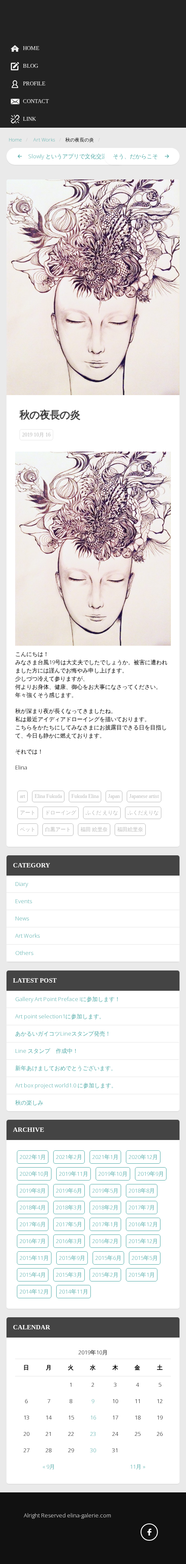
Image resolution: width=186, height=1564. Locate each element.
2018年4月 (32, 1207)
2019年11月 (73, 1174)
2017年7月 (141, 1207)
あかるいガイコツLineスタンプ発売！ (63, 1033)
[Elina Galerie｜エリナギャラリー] (93, 30)
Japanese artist (144, 796)
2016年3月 (69, 1241)
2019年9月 (151, 1174)
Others (24, 953)
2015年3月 (69, 1274)
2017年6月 (32, 1224)
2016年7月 (32, 1241)
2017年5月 (69, 1224)
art (22, 796)
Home (15, 139)
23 (93, 1434)
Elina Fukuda (48, 796)
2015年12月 (143, 1241)
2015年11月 (34, 1258)
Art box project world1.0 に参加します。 (66, 1085)
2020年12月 (143, 1157)
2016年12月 (143, 1224)
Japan (114, 796)
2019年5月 (105, 1190)
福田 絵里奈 (94, 829)
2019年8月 (32, 1190)
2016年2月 (105, 1241)
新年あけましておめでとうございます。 (65, 1068)
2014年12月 (34, 1291)
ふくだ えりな (102, 813)
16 (93, 1417)
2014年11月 (73, 1291)
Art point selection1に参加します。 (60, 1016)
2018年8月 (141, 1190)
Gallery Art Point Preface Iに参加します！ (67, 999)
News (22, 918)
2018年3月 (69, 1207)
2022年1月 (32, 1157)
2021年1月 (105, 1157)
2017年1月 (105, 1224)
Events (23, 901)
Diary (21, 884)
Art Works (44, 139)
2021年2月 (69, 1157)
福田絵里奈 (130, 829)
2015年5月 (144, 1258)
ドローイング (60, 813)
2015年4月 (32, 1274)
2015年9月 (72, 1258)
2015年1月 (141, 1274)
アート (27, 813)
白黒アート (58, 829)
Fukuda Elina (85, 796)
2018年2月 (105, 1207)
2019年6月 (69, 1190)
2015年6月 (108, 1258)
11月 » (137, 1466)
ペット (27, 829)
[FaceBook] (149, 1532)
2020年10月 (34, 1174)
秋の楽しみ (29, 1102)
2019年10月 (113, 1174)
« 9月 (48, 1466)
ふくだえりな (143, 813)
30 (93, 1450)
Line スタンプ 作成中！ (46, 1051)
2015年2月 (105, 1274)
